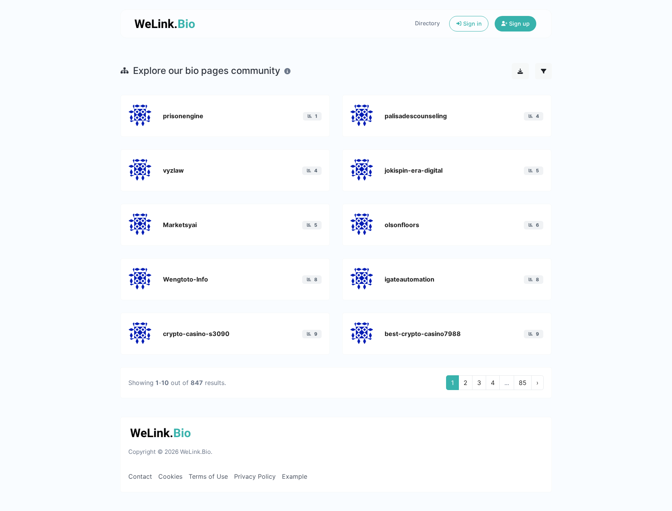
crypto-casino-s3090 (196, 334)
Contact (140, 476)
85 (523, 383)
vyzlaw (173, 170)
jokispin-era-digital (414, 170)
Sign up (519, 23)
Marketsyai (180, 225)
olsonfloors (402, 225)
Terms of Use (208, 476)
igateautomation (409, 279)
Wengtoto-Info (185, 279)
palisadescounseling (416, 116)
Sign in (472, 23)
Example (294, 476)
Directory (427, 23)
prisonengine (183, 116)
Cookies (170, 476)
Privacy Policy (255, 476)
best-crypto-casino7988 (423, 334)
